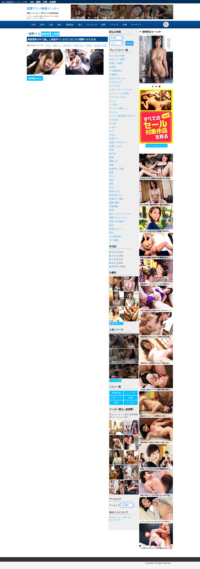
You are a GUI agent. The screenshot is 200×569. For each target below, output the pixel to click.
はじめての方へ (116, 520)
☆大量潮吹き (115, 71)
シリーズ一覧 (115, 381)
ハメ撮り (113, 104)
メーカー (130, 402)
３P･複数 (113, 240)
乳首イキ (113, 138)
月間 (45, 2)
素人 (80, 24)
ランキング (92, 24)
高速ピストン (115, 229)
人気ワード (116, 397)
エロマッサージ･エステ (120, 89)
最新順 (45, 34)
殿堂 (103, 24)
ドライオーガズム (118, 97)
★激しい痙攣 (115, 63)
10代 (33, 24)
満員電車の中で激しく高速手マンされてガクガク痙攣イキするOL (62, 39)
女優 (125, 24)
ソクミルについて (156, 145)
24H (32, 2)
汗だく (112, 176)
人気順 (55, 34)
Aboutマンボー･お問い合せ (120, 517)
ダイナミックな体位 (119, 93)
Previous (134, 58)
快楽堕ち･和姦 (100, 45)
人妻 (51, 24)
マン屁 (112, 123)
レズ (111, 131)
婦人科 (112, 153)
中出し (112, 135)
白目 (111, 187)
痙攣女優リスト (116, 324)
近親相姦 (113, 206)
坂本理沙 (67, 45)
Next (178, 58)
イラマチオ (114, 86)
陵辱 (111, 210)
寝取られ (113, 161)
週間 (38, 2)
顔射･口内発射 (116, 221)
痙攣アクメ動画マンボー (43, 8)
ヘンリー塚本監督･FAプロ (122, 116)
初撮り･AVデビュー (119, 142)
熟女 (59, 24)
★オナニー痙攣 (117, 59)
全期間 (52, 2)
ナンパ (112, 101)
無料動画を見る (35, 78)
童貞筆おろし (115, 195)
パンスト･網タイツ (118, 108)
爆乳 (111, 184)
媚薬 (111, 157)
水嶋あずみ (78, 45)
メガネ (112, 127)
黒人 (111, 233)
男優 (131, 397)
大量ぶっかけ (115, 146)
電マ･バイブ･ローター (120, 214)
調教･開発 (114, 202)
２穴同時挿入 (115, 236)
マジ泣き (113, 120)
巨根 (111, 165)
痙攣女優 (116, 393)
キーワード (136, 24)
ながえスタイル (117, 78)
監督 (116, 402)
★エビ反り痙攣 (117, 56)
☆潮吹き (113, 74)
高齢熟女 (70, 24)
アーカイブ (114, 505)
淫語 (111, 180)
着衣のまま (114, 191)
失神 (111, 150)
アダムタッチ (115, 82)
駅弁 (111, 225)
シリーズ (114, 24)
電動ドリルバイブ (118, 217)
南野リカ (57, 45)
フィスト (113, 112)
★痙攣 (89, 45)
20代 (42, 24)
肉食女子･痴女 (116, 199)
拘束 (111, 172)
